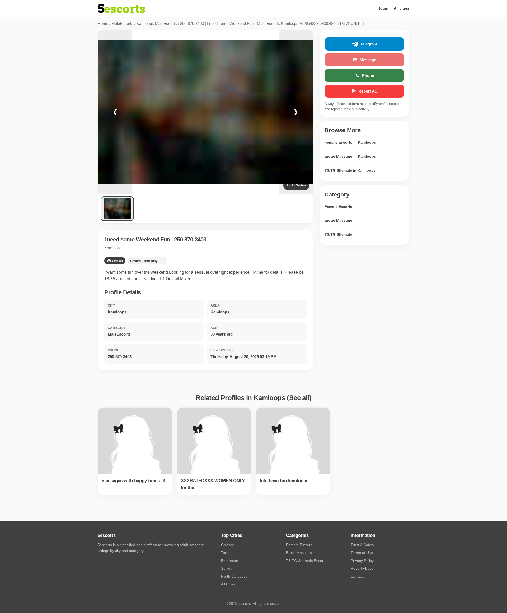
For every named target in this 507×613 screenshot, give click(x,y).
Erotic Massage (338, 220)
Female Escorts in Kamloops (350, 142)
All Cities (228, 584)
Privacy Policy (362, 561)
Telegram (368, 44)
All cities (401, 8)
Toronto (227, 553)
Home (103, 23)
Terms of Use (362, 553)
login (383, 8)
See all (299, 398)
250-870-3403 (190, 239)
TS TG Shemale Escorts (306, 561)
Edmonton (229, 561)
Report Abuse (362, 568)
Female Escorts (338, 206)
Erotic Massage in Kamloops (350, 156)
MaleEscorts (122, 23)
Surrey (226, 568)
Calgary (227, 545)
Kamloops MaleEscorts (157, 23)
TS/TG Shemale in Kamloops (350, 170)
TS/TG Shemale (338, 234)
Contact (357, 576)
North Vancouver (235, 576)
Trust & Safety (362, 545)
